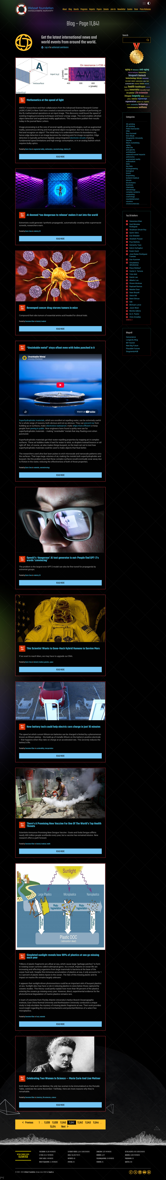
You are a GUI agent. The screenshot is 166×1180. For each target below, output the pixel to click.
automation (130, 161)
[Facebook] (131, 1172)
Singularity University (134, 138)
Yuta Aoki (133, 274)
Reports (92, 9)
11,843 (88, 1123)
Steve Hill (133, 296)
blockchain (145, 78)
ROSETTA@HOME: (44, 1162)
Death (147, 81)
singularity (146, 102)
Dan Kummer (134, 259)
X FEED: (41, 1155)
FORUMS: (99, 1162)
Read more (60, 157)
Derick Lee (133, 277)
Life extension (141, 92)
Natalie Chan (134, 289)
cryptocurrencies (132, 204)
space (51, 662)
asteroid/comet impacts (135, 154)
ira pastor (130, 93)
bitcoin (139, 78)
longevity (136, 96)
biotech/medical (41, 321)
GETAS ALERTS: (129, 1151)
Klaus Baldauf (135, 268)
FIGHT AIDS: (42, 1158)
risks (142, 102)
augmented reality (39, 149)
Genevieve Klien (29, 321)
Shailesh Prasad (135, 239)
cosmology (130, 197)
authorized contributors (60, 47)
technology (143, 104)
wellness (143, 107)
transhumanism (132, 107)
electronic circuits (78, 138)
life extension (47, 1097)
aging (127, 69)
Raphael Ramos (135, 286)
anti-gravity (130, 150)
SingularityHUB (132, 351)
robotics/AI (67, 149)
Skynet (128, 140)
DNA (128, 131)
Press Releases (145, 9)
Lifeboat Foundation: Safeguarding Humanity (34, 9)
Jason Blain (134, 308)
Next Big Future (132, 346)
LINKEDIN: (99, 1151)
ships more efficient (82, 426)
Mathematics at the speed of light (45, 100)
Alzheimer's (136, 70)
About (65, 9)
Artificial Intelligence (133, 72)
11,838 (47, 1123)
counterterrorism (132, 199)
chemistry (39, 1097)
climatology (130, 190)
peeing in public (37, 428)
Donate (106, 9)
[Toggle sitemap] (144, 3)
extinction (136, 84)
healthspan (140, 87)
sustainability (40, 748)
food (37, 1016)
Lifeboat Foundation (29, 1172)
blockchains (131, 183)
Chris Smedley (135, 317)
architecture (130, 152)
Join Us (113, 9)
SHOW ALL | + (129, 320)
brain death (128, 81)
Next (63, 1127)
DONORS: (99, 1155)
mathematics (49, 149)
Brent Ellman (134, 299)
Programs (84, 9)
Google (125, 87)
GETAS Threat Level (23, 1156)
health (48, 843)
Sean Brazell (134, 292)
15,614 (53, 1127)
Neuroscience (147, 96)
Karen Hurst (134, 251)
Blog (70, 9)
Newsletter (121, 9)
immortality (134, 89)
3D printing (130, 124)
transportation (49, 748)
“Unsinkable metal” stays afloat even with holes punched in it (61, 348)
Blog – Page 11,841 (83, 24)
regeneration (130, 101)
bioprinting (130, 176)
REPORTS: (70, 1158)
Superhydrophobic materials (31, 420)
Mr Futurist (130, 343)
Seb (130, 302)
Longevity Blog (132, 340)
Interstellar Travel (145, 90)
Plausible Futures (133, 348)
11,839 (55, 1123)
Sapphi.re (51, 1172)
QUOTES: (127, 1162)
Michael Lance (135, 305)
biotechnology (131, 78)
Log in (47, 47)
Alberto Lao (134, 280)
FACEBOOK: (42, 1151)
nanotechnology (58, 149)
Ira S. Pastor (134, 314)
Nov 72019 (22, 100)
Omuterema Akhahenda (134, 264)
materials (36, 467)
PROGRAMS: (128, 1158)
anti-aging (144, 69)
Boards (76, 9)
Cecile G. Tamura (136, 271)
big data (129, 166)
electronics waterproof (56, 426)
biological (130, 171)
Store (136, 9)
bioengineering (132, 169)
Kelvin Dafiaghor (136, 248)
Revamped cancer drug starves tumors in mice (52, 308)
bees (128, 164)
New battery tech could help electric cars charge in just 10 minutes (63, 727)
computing (130, 194)
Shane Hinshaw (135, 283)
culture (144, 81)
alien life (129, 147)
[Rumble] (149, 1172)
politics (129, 99)
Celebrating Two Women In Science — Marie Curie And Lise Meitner (63, 1078)
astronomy (130, 157)
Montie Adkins (135, 311)
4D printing (130, 126)
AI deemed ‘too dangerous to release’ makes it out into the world (62, 215)
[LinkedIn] (140, 1172)
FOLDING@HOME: (101, 1158)
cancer (133, 81)
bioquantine (142, 72)
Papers (99, 9)
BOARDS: (127, 1155)
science (53, 1097)
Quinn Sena (28, 149)
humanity (148, 87)
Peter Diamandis (132, 129)
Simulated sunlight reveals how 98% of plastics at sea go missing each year (63, 956)
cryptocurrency (139, 81)
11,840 (63, 1123)
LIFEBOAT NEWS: (72, 1151)
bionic (128, 173)
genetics (46, 662)
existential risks (129, 84)
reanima (134, 99)
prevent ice (89, 423)
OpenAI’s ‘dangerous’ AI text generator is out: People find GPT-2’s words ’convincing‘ (63, 559)
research (139, 102)
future (142, 84)
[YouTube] (144, 1172)
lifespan (128, 96)
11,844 (96, 1123)
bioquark (133, 75)
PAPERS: (70, 1162)
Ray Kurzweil (131, 133)
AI (131, 70)
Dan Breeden (134, 236)
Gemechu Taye (135, 245)
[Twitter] (135, 1172)
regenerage (142, 99)
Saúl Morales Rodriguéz (134, 225)
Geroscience (131, 337)
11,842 (80, 1123)
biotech (142, 75)
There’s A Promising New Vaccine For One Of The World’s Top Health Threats (64, 824)
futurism (147, 84)
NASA (142, 96)
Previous (29, 1123)
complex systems (133, 192)
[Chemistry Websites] (137, 54)
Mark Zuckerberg (132, 143)
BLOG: (69, 1155)
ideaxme (127, 90)
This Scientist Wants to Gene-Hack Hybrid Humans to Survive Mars (63, 648)
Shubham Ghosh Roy (137, 230)
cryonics (129, 201)
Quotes (129, 9)
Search (148, 40)
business (129, 185)
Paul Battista (134, 242)
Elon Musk (130, 136)
